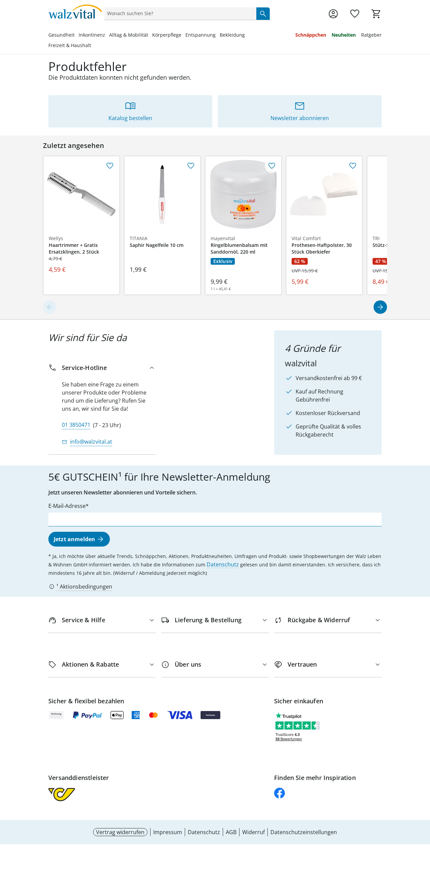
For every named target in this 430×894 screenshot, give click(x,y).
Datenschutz (223, 564)
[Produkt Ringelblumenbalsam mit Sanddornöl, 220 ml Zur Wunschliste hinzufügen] (272, 166)
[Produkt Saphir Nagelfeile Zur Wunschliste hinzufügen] (191, 166)
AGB (231, 832)
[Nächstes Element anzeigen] (380, 307)
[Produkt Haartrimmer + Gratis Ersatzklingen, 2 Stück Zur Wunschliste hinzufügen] (110, 166)
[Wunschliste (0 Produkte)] (354, 13)
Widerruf (253, 832)
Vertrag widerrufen (120, 832)
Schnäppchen (310, 35)
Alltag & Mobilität (128, 35)
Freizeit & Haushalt (69, 45)
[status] (179, 13)
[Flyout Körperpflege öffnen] (183, 36)
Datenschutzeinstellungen (303, 832)
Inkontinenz (92, 35)
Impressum (167, 832)
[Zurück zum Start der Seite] (422, 845)
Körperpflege (166, 35)
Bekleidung (232, 35)
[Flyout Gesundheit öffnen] (77, 36)
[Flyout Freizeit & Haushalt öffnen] (93, 46)
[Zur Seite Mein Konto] (333, 13)
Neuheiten (344, 35)
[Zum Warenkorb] (376, 13)
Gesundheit (61, 35)
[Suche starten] (263, 13)
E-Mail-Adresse (67, 506)
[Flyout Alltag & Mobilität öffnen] (150, 36)
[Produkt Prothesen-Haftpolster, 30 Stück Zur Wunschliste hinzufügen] (353, 166)
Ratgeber (371, 35)
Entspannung (200, 35)
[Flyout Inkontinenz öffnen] (107, 36)
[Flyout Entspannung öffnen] (218, 36)
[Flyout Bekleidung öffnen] (247, 36)
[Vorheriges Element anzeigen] (49, 307)
